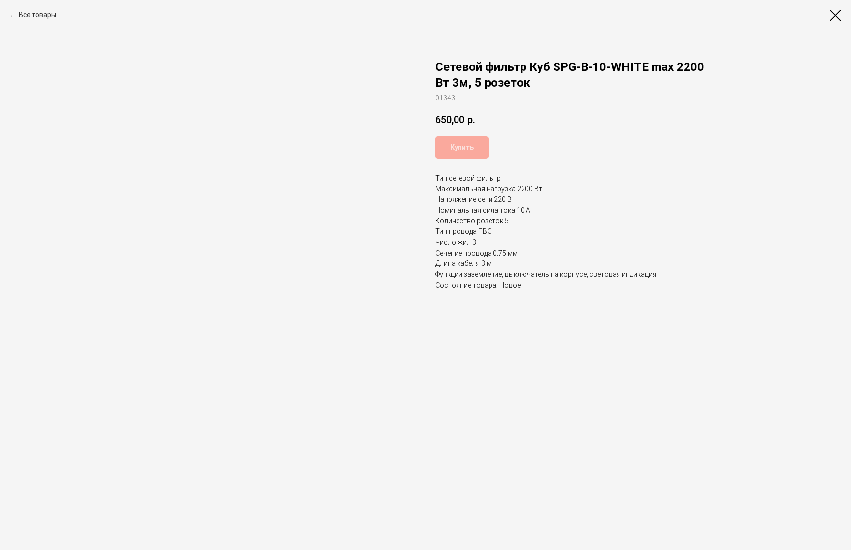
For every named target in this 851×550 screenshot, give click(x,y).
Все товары (37, 15)
